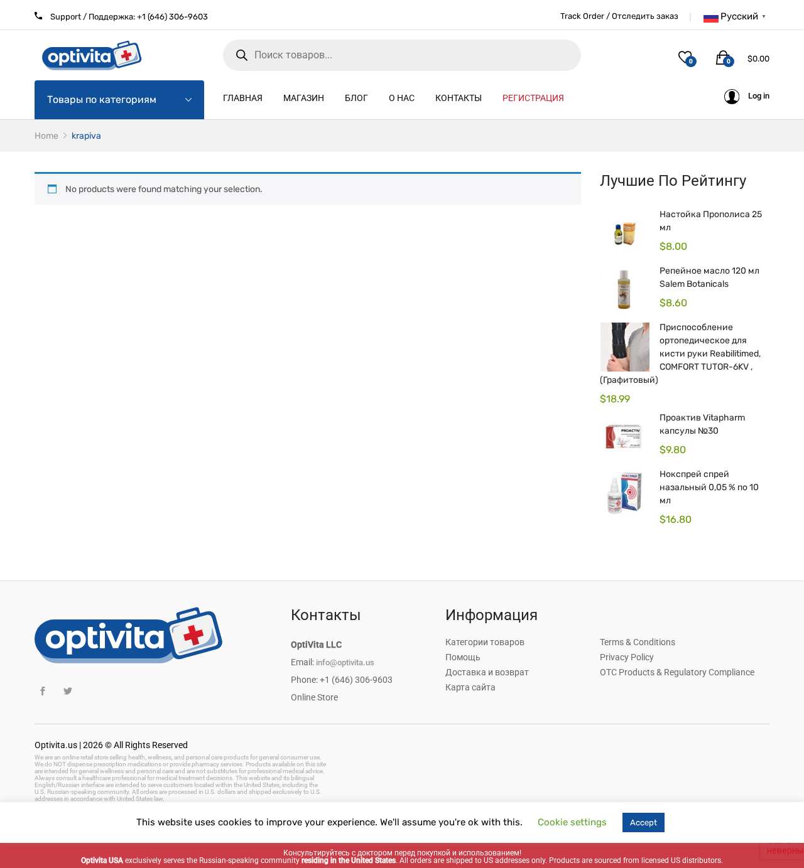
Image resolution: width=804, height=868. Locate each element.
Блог (356, 98)
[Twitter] (67, 691)
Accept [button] (643, 822)
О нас (402, 98)
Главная (243, 98)
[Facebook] (42, 691)
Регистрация (533, 98)
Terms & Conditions (637, 642)
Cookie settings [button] (572, 822)
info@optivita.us (345, 662)
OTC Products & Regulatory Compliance (677, 672)
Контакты (458, 98)
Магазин (303, 98)
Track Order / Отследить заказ (619, 16)
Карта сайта (470, 687)
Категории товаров (484, 642)
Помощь (463, 657)
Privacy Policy (627, 657)
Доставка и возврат (487, 672)
